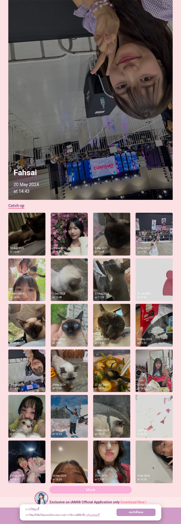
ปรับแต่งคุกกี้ (93, 515)
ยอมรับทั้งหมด (136, 512)
